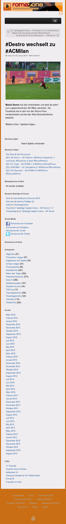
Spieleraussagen (13, 283)
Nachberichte (12, 270)
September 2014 (13, 372)
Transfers (10, 299)
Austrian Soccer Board (16, 468)
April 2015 (10, 350)
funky (10, 55)
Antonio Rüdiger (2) (25, 201)
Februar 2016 (12, 317)
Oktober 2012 (12, 446)
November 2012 (13, 443)
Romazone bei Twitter (20, 233)
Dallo (8, 204)
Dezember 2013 (13, 401)
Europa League (12, 263)
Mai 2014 (10, 385)
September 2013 (13, 411)
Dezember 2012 (13, 440)
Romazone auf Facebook (21, 223)
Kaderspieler (18, 495)
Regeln (45, 506)
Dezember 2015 (13, 324)
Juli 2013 (10, 417)
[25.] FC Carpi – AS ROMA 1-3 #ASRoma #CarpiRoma (31, 163)
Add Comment (34, 55)
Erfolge (35, 506)
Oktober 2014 (12, 369)
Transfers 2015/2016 (16, 503)
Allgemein (10, 253)
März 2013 (10, 430)
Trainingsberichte (13, 292)
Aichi (8, 198)
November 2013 (13, 405)
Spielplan (33, 503)
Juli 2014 (10, 379)
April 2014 (10, 388)
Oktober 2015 (12, 330)
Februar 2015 (12, 356)
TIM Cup (10, 289)
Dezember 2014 (13, 363)
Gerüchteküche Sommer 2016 (26, 198)
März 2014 (10, 392)
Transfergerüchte (20, 204)
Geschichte (22, 506)
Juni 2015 (10, 343)
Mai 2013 (10, 424)
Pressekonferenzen (14, 276)
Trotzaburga (11, 211)
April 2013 (10, 427)
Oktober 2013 (12, 408)
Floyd (8, 207)
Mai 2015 (10, 346)
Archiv (31, 495)
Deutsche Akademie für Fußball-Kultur (23, 475)
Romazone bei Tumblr (15, 230)
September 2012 (13, 450)
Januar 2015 (11, 359)
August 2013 (11, 414)
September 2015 (13, 334)
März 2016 (10, 314)
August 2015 (11, 337)
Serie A (9, 279)
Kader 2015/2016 (44, 499)
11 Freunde (11, 465)
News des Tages (13, 273)
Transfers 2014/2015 (23, 499)
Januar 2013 (11, 437)
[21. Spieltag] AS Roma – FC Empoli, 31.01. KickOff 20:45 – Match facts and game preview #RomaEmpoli (34, 31)
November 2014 (13, 366)
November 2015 (13, 327)
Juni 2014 (10, 382)
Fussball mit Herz (14, 481)
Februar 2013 (12, 434)
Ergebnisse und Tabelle (16, 260)
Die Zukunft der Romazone (18, 154)
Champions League (14, 257)
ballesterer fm (12, 472)
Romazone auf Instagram (17, 227)
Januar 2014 (11, 398)
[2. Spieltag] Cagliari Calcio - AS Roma (36, 211)
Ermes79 (10, 478)
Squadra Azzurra (13, 286)
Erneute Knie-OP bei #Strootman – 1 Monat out (35, 35)
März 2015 (10, 353)
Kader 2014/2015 (45, 495)
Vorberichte (11, 302)
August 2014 (11, 375)
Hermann (10, 201)
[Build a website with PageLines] (33, 518)
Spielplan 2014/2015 (50, 503)
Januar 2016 (11, 321)
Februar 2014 (12, 395)
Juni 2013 (10, 421)
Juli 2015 (10, 340)
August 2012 (11, 453)
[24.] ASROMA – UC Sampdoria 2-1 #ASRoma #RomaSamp (33, 167)
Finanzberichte (12, 266)
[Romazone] (33, 6)
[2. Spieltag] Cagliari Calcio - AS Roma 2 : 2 (33, 207)
